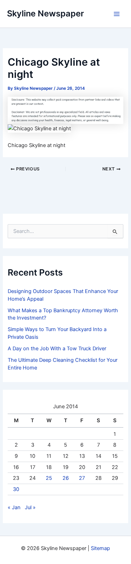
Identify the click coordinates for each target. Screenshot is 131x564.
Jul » (30, 507)
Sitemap (100, 548)
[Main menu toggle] (116, 14)
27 (82, 478)
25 (49, 478)
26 (66, 478)
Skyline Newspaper (45, 13)
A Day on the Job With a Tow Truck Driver (57, 348)
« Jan (14, 507)
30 (16, 489)
